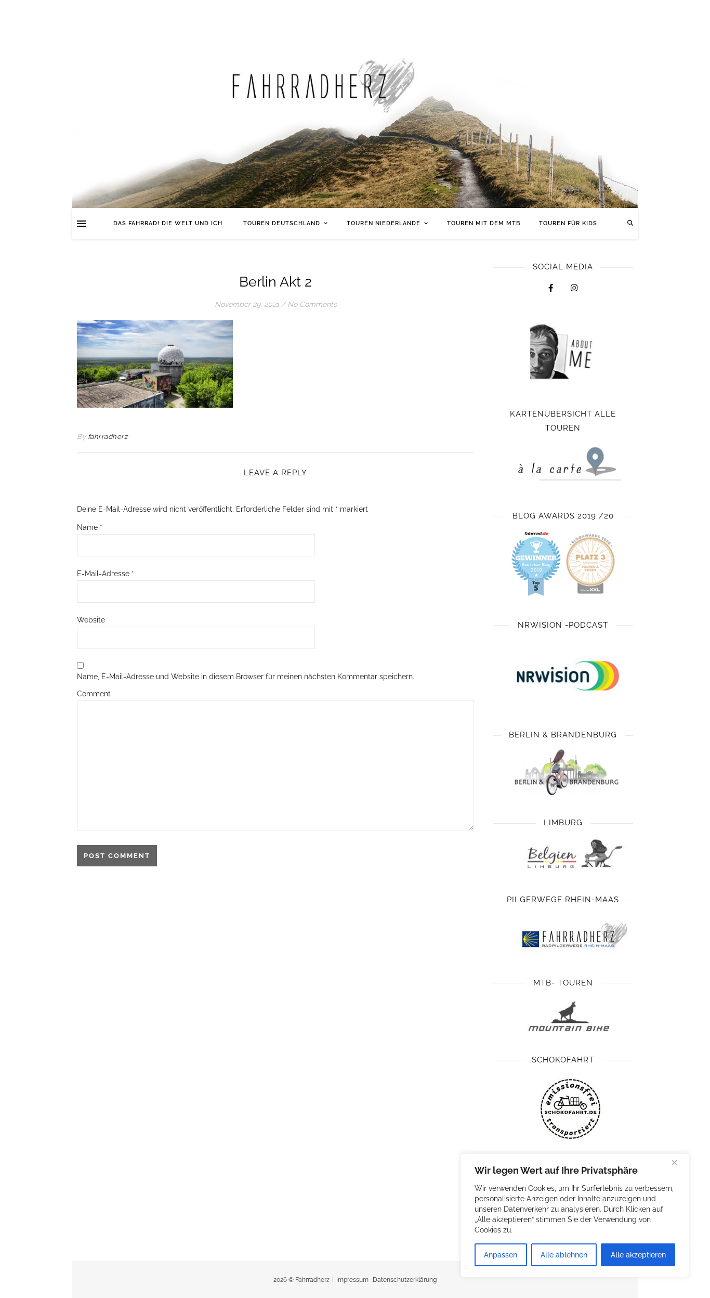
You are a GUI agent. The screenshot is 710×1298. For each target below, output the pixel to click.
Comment (94, 694)
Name (89, 527)
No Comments (312, 304)
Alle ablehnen (564, 1255)
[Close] (678, 1162)
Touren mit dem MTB (483, 223)
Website (91, 620)
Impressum (352, 1279)
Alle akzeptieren (638, 1255)
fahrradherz (108, 436)
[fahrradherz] (355, 104)
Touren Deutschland (281, 223)
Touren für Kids (568, 223)
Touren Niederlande (383, 223)
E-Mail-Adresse (105, 573)
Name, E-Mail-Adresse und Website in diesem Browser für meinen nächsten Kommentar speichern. (245, 676)
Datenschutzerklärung (405, 1279)
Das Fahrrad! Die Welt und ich (169, 223)
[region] (575, 1215)
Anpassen (500, 1255)
